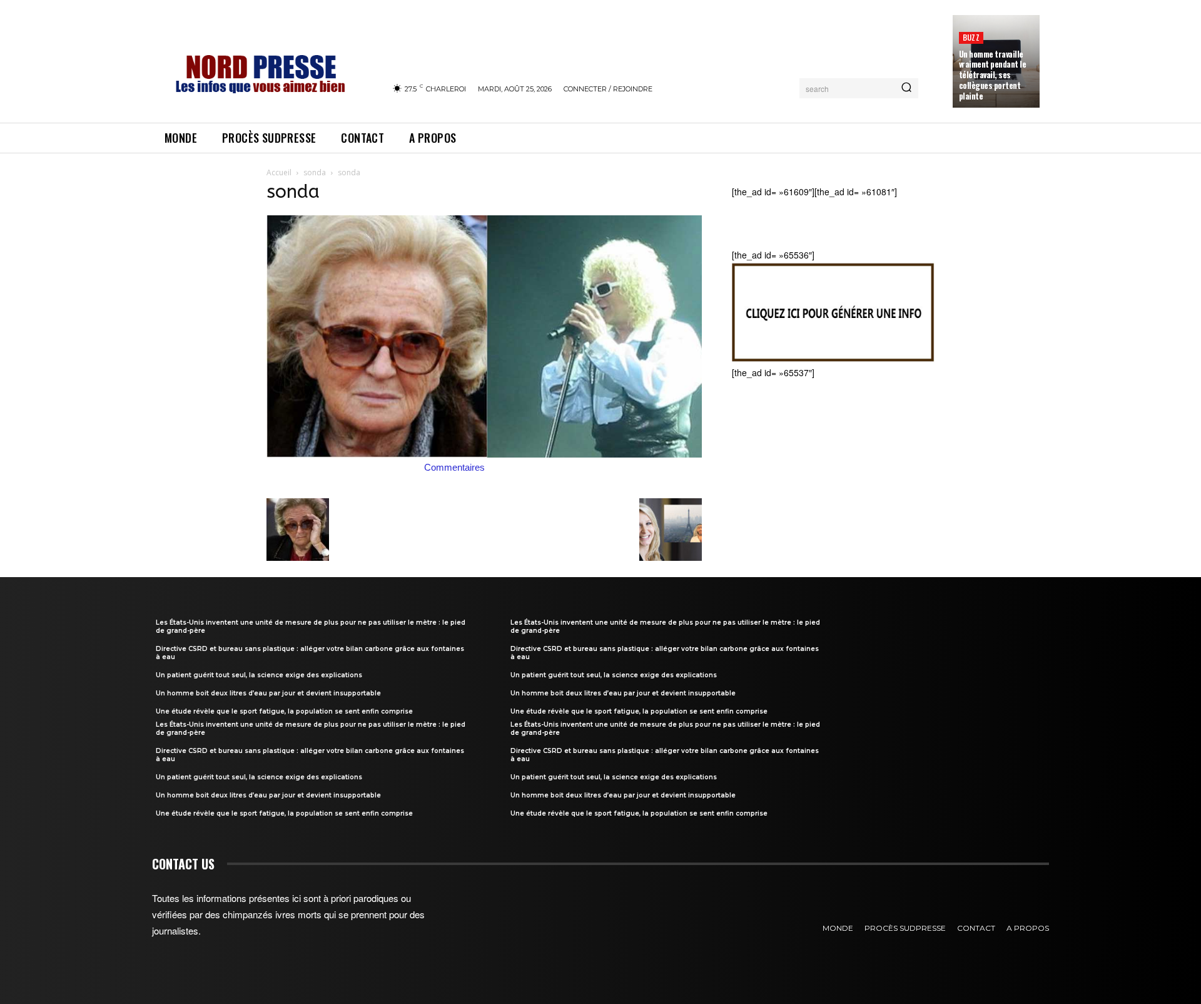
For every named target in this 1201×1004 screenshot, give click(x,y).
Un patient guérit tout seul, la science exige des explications (259, 675)
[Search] (906, 88)
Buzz (971, 37)
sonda (314, 172)
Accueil (278, 172)
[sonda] (484, 454)
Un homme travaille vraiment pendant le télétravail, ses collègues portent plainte (992, 75)
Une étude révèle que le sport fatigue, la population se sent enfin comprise (284, 711)
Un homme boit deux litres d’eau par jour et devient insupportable (268, 693)
